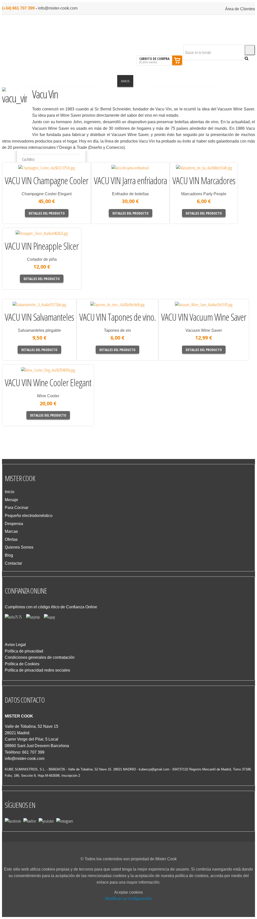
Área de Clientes (240, 9)
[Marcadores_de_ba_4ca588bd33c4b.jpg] (186, 173)
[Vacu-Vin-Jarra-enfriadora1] (109, 173)
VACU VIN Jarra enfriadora (130, 180)
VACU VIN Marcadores (203, 180)
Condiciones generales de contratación (40, 657)
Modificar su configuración (128, 898)
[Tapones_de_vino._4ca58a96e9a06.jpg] (95, 310)
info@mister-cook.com (58, 8)
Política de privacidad (24, 651)
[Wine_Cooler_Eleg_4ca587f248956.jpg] (22, 376)
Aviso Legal (15, 644)
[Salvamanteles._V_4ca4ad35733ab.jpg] (19, 310)
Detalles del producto (69, 175)
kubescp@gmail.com (154, 769)
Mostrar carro (177, 60)
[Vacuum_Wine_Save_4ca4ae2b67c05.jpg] (178, 310)
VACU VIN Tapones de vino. (117, 317)
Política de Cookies (22, 664)
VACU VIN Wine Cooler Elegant (48, 382)
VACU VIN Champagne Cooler (46, 180)
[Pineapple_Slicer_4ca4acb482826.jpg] (20, 239)
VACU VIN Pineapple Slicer (42, 246)
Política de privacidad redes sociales (37, 670)
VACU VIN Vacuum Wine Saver (203, 317)
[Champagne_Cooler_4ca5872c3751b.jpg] (21, 173)
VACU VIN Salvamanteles (39, 317)
